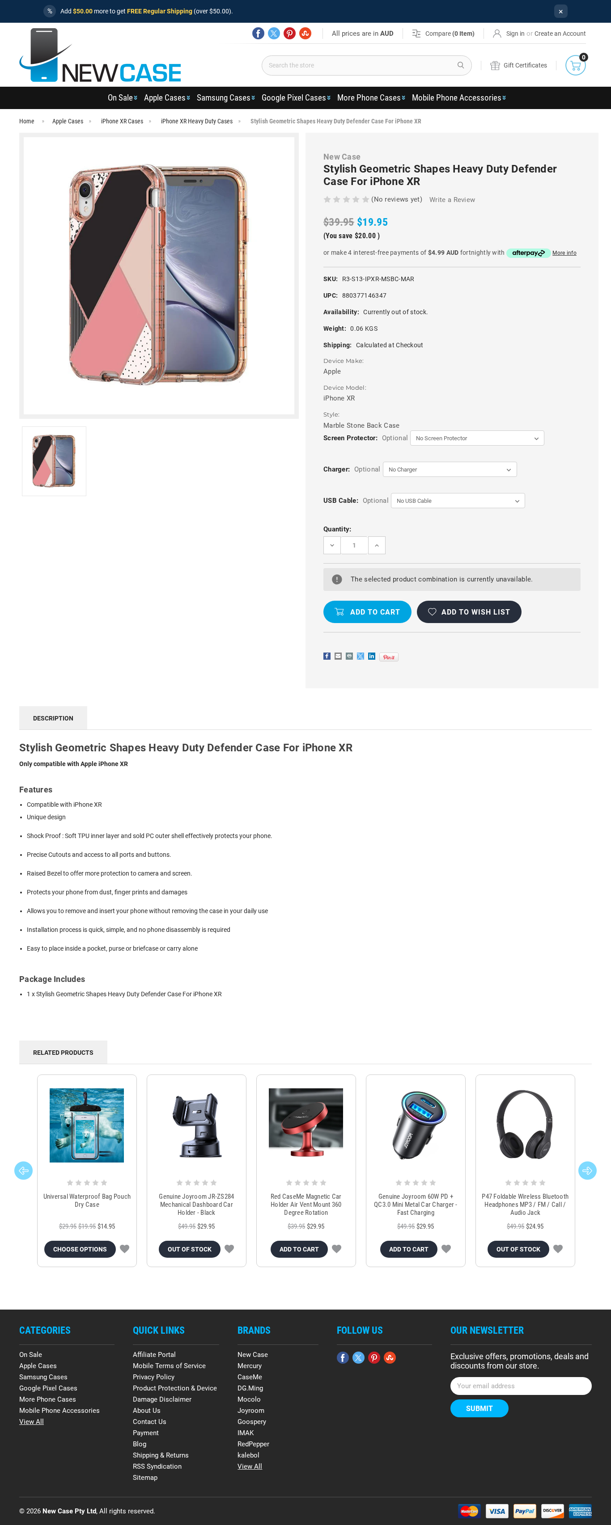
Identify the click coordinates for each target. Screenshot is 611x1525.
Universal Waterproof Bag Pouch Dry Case (87, 1200)
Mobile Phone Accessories (456, 98)
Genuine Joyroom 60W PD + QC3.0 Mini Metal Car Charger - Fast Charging (416, 1204)
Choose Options (80, 1249)
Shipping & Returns (161, 1455)
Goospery (252, 1422)
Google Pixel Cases (294, 98)
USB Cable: (356, 501)
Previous (23, 1170)
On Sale (120, 98)
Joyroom (251, 1411)
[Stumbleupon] (305, 33)
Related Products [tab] (63, 1052)
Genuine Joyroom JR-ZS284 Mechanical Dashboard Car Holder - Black (196, 1204)
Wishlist (124, 1249)
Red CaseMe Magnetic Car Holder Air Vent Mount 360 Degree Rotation (306, 1204)
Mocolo (249, 1399)
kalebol (248, 1455)
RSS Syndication (157, 1466)
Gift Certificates (525, 65)
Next (587, 1170)
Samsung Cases (223, 98)
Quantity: (337, 529)
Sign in (515, 33)
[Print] (349, 656)
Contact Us (149, 1422)
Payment (146, 1433)
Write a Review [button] (452, 200)
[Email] (338, 656)
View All (31, 1422)
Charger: (351, 469)
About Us (147, 1411)
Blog (139, 1444)
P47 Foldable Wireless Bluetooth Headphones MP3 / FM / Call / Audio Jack (525, 1204)
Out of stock (190, 1249)
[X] (274, 33)
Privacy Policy (153, 1377)
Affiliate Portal (154, 1355)
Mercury (250, 1366)
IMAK (246, 1433)
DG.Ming (250, 1388)
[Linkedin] (371, 656)
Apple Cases (165, 98)
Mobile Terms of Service (169, 1366)
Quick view (87, 1125)
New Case (253, 1355)
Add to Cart (299, 1249)
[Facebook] (258, 33)
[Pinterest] (290, 33)
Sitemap (145, 1478)
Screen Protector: (365, 438)
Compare (450, 33)
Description (53, 718)
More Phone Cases (369, 98)
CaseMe (250, 1377)
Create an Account (560, 33)
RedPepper (253, 1444)
